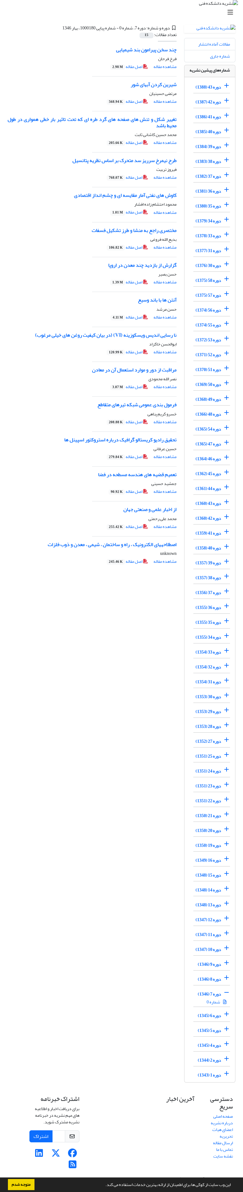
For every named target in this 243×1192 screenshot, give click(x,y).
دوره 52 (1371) (208, 355)
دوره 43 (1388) (208, 87)
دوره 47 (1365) (208, 444)
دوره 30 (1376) (208, 265)
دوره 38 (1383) (208, 161)
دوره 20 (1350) (208, 830)
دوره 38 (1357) (208, 578)
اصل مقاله (127, 66)
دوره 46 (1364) (208, 459)
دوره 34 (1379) (208, 221)
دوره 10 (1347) (208, 949)
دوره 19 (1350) (208, 845)
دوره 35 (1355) (208, 622)
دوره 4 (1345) (209, 1045)
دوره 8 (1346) (209, 979)
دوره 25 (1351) (208, 756)
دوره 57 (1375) (208, 295)
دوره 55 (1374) (208, 325)
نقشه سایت (223, 1156)
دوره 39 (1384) (208, 146)
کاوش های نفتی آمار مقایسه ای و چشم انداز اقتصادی (125, 195)
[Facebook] (72, 1155)
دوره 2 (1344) (209, 1060)
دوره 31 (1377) (208, 250)
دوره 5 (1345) (209, 1030)
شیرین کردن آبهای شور (154, 84)
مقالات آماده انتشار (214, 44)
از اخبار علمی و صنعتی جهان (150, 509)
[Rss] (72, 1166)
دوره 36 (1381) (208, 191)
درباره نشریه (222, 1123)
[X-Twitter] (56, 1155)
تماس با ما (224, 1149)
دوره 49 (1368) (208, 399)
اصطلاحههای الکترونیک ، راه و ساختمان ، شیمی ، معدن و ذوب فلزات (112, 544)
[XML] (58, 28)
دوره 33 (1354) (208, 652)
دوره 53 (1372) (208, 340)
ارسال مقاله (223, 1143)
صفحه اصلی (223, 1116)
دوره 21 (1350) (208, 815)
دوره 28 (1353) (208, 726)
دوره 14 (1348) (208, 890)
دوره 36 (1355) (208, 607)
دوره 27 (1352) (208, 741)
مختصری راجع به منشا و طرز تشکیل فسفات (134, 230)
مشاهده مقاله (165, 66)
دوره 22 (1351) (208, 801)
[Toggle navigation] (123, 12)
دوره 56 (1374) (208, 310)
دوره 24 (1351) (208, 771)
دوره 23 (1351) (208, 786)
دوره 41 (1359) (208, 533)
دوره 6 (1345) (209, 1015)
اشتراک (41, 1136)
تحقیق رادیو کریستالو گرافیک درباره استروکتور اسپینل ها (120, 439)
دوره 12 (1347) (208, 920)
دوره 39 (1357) (208, 563)
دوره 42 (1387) (208, 102)
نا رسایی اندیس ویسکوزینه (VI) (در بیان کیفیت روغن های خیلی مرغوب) (106, 335)
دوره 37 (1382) (208, 176)
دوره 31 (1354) (208, 682)
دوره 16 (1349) (208, 860)
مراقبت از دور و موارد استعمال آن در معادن (134, 370)
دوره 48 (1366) (208, 414)
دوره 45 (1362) (208, 473)
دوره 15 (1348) (208, 875)
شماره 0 (214, 1002)
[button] (104, 1185)
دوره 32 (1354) (208, 667)
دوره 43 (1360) (208, 503)
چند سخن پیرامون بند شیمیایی (146, 49)
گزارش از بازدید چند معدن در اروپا (142, 265)
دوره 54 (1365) (208, 429)
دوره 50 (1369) (208, 384)
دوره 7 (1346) (209, 994)
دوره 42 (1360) (208, 518)
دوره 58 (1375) (208, 280)
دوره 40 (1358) (208, 548)
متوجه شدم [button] (21, 1184)
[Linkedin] (39, 1155)
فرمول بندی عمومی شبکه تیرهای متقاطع (137, 404)
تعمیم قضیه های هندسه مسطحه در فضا (137, 474)
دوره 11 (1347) (208, 934)
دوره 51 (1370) (208, 369)
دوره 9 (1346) (209, 964)
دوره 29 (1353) (208, 711)
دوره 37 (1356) (208, 592)
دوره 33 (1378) (208, 236)
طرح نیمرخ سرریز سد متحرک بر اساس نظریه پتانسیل (124, 160)
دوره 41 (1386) (208, 117)
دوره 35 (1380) (208, 206)
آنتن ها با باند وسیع (157, 300)
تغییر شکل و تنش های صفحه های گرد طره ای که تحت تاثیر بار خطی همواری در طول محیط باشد (92, 122)
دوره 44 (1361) (208, 488)
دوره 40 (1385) (208, 131)
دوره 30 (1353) (208, 696)
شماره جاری (220, 56)
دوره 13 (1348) (208, 905)
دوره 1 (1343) (209, 1075)
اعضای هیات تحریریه (222, 1132)
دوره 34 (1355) (208, 637)
